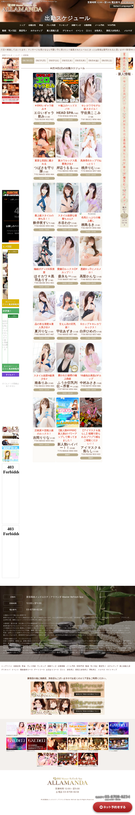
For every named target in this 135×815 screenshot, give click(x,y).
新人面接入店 (53, 31)
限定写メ (23, 31)
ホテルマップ (36, 31)
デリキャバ (67, 31)
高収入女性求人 (113, 31)
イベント (80, 31)
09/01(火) (54, 60)
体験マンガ (76, 25)
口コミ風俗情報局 (11, 304)
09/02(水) (67, 60)
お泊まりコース (52, 670)
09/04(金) (94, 60)
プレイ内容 (51, 25)
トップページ (6, 666)
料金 (41, 25)
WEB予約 (111, 25)
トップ (22, 25)
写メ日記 (12, 31)
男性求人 (93, 670)
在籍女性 (32, 25)
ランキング (63, 25)
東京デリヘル (11, 302)
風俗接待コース (26, 670)
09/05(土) (107, 60)
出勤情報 (87, 25)
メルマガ (128, 31)
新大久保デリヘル (10, 366)
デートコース (39, 670)
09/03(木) (80, 60)
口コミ (89, 31)
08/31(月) (41, 60)
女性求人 (98, 31)
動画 (4, 31)
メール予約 (99, 25)
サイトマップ (111, 670)
